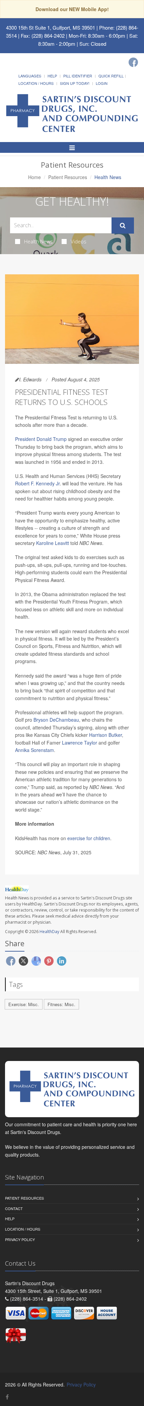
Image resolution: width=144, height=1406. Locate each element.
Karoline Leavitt (52, 543)
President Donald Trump (41, 439)
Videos (78, 241)
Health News (38, 241)
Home (34, 177)
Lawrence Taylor (79, 742)
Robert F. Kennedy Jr (37, 483)
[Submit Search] (123, 225)
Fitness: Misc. (61, 1004)
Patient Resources (67, 177)
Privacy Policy (20, 1239)
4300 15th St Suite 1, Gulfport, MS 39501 (50, 27)
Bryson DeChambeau (56, 719)
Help (52, 75)
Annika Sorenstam (34, 750)
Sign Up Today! (74, 83)
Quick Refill (111, 75)
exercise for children (88, 838)
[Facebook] (133, 62)
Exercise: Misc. (23, 1004)
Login (101, 83)
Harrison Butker (105, 734)
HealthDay (49, 931)
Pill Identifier (77, 75)
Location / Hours (36, 83)
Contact (14, 1208)
